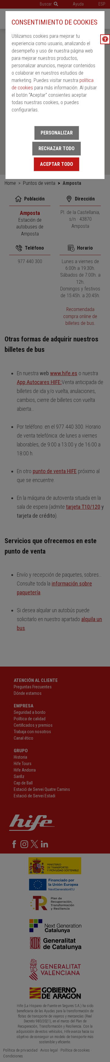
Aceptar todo (56, 164)
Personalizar (57, 133)
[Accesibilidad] (105, 39)
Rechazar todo (56, 148)
